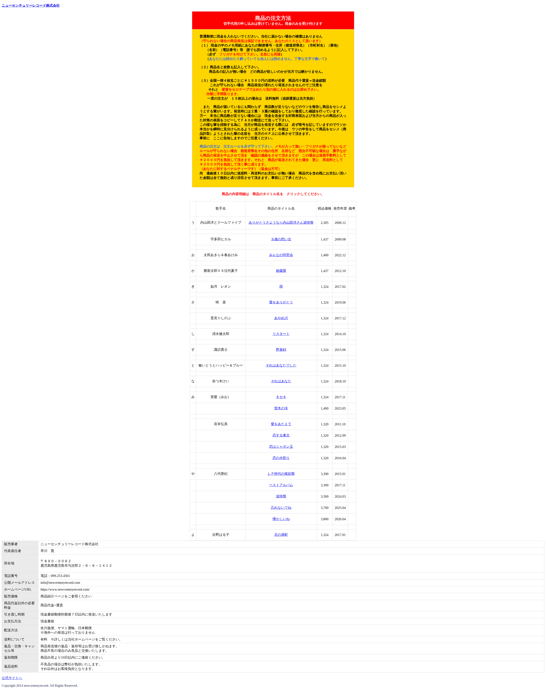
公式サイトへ (12, 678)
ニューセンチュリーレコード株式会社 (31, 5)
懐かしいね (281, 519)
